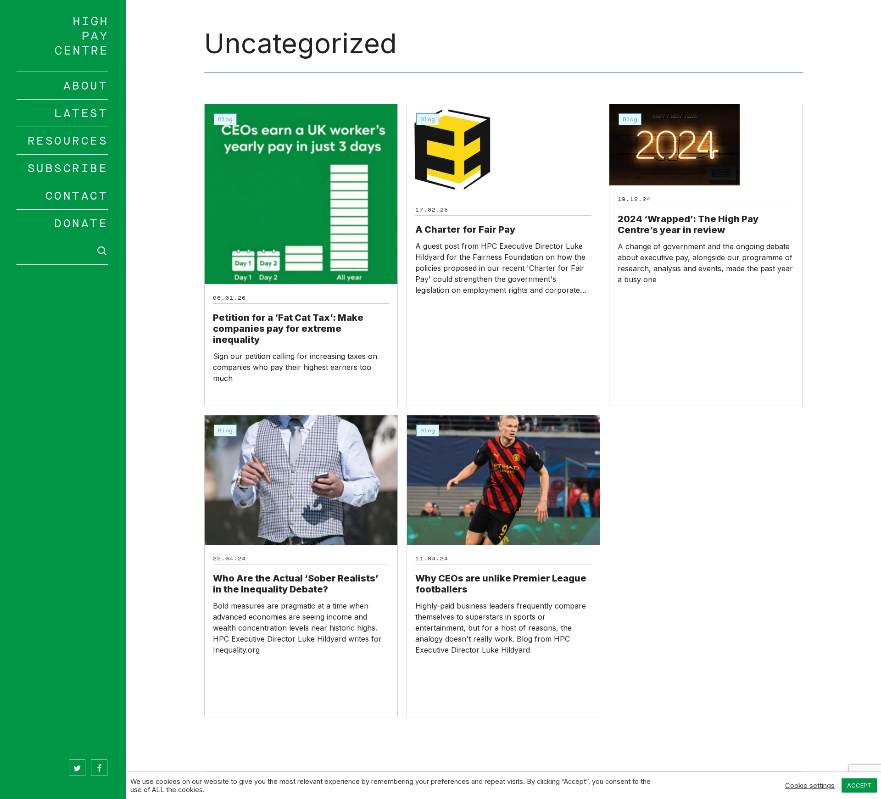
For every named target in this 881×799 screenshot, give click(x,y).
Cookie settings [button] (810, 786)
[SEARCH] (62, 251)
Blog (225, 119)
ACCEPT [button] (859, 785)
